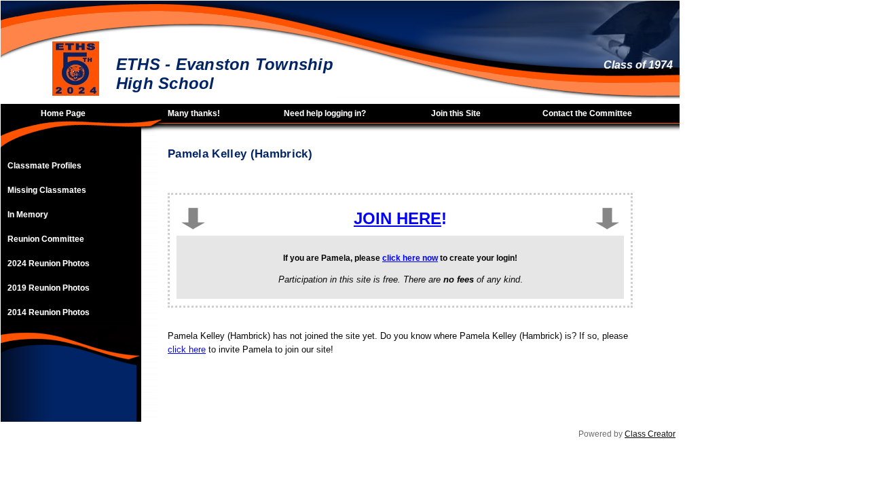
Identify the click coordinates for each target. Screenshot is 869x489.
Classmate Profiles (44, 165)
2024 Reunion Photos (48, 263)
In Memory (27, 214)
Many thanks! (194, 113)
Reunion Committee (45, 239)
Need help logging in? (325, 113)
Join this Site (456, 113)
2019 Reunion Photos (48, 288)
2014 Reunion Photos (48, 312)
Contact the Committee (587, 113)
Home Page (63, 113)
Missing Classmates (46, 190)
